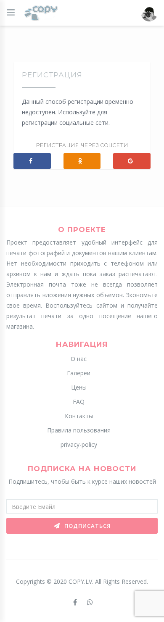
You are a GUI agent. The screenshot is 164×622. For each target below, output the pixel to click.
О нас (79, 359)
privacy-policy (79, 444)
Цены (79, 387)
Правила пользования (79, 430)
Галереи (78, 373)
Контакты (79, 416)
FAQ (79, 402)
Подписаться (87, 526)
